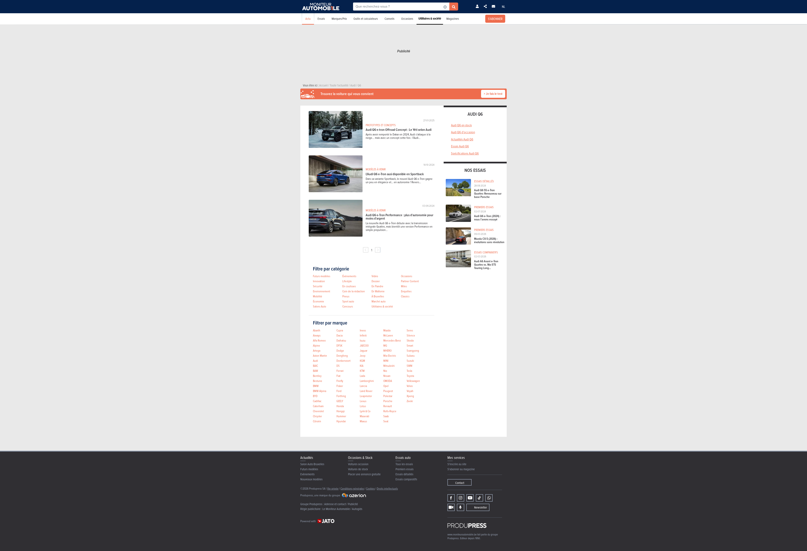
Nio (385, 371)
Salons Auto (319, 306)
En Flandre (377, 286)
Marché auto (379, 301)
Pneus (345, 296)
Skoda (410, 340)
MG (385, 345)
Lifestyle (347, 281)
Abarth (316, 330)
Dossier (376, 281)
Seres (410, 330)
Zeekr (410, 401)
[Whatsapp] (489, 498)
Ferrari (340, 371)
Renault (387, 406)
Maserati (364, 416)
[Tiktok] (479, 498)
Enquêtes (406, 291)
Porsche (387, 401)
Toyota (410, 376)
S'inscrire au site (456, 464)
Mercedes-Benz (392, 340)
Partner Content (410, 281)
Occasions (407, 18)
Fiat (338, 376)
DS (338, 366)
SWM (409, 366)
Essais (321, 18)
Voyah (410, 391)
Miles (404, 286)
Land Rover (366, 391)
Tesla (409, 371)
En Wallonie (378, 291)
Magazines (452, 18)
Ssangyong (413, 350)
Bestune (317, 381)
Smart (410, 345)
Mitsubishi (389, 366)
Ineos (363, 330)
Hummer (341, 416)
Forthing (341, 396)
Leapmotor (366, 396)
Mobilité (317, 296)
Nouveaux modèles (311, 479)
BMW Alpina (319, 391)
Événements (349, 276)
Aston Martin (320, 356)
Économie (318, 301)
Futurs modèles (321, 276)
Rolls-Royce (389, 411)
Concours (347, 306)
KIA (361, 366)
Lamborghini (367, 381)
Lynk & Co (365, 411)
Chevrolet (318, 411)
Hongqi (340, 411)
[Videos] (451, 507)
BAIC (315, 366)
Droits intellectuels (387, 488)
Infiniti (363, 335)
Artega (316, 350)
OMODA (387, 381)
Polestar (387, 396)
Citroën (317, 421)
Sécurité (317, 286)
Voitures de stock (358, 469)
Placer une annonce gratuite (364, 474)
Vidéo (375, 276)
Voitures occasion (358, 464)
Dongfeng (342, 356)
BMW (316, 386)
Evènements (307, 474)
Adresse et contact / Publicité (341, 504)
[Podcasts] (460, 507)
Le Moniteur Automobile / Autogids (342, 509)
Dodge (340, 350)
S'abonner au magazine (461, 469)
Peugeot (388, 391)
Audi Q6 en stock (461, 125)
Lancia (363, 386)
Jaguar (363, 350)
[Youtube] (470, 498)
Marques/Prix (339, 18)
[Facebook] (451, 498)
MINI (385, 361)
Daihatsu (341, 340)
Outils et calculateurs (365, 18)
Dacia (339, 335)
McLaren (388, 335)
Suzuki (410, 361)
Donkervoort (343, 361)
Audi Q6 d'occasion (463, 132)
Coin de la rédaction (353, 291)
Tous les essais (404, 464)
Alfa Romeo (319, 340)
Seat (385, 421)
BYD (315, 396)
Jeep (362, 356)
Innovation (319, 281)
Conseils (389, 18)
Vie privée (333, 488)
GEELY (339, 401)
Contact (459, 483)
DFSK (339, 345)
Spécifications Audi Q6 (465, 153)
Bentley (317, 376)
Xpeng (410, 396)
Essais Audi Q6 (460, 146)
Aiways (316, 335)
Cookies (370, 488)
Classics (405, 296)
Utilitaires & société (429, 18)
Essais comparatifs (406, 479)
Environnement (321, 291)
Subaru (411, 356)
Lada (362, 376)
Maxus (363, 421)
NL (503, 6)
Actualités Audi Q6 (462, 139)
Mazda (386, 330)
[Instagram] (460, 498)
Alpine (316, 345)
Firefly (339, 381)
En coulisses (349, 286)
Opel (386, 386)
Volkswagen (413, 381)
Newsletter (480, 507)
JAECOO (364, 345)
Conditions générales (352, 488)
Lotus (363, 406)
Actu (308, 18)
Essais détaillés (404, 474)
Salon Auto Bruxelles (312, 464)
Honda (340, 406)
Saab (386, 416)
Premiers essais (405, 469)
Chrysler (317, 416)
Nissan (386, 376)
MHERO (387, 350)
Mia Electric (389, 356)
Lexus (363, 401)
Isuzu (362, 340)
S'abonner (495, 18)
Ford (339, 391)
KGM (362, 361)
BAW (315, 371)
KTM (362, 371)
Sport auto (348, 301)
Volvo (410, 386)
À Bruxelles (378, 296)
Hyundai (341, 421)
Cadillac (317, 401)
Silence (411, 335)
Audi (315, 361)
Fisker (339, 386)
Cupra (339, 330)
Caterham (318, 406)
